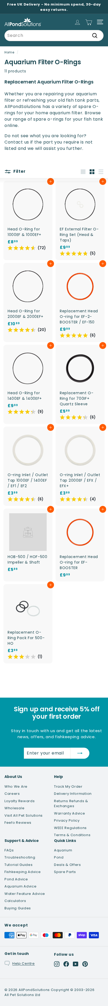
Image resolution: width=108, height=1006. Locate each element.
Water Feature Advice (24, 893)
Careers (12, 793)
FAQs (9, 850)
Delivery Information (73, 793)
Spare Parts (65, 871)
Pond (59, 857)
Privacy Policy (67, 820)
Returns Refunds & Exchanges (71, 803)
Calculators (15, 900)
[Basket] (89, 22)
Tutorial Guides (18, 864)
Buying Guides (17, 908)
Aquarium (63, 850)
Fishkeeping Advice (22, 871)
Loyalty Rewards (19, 800)
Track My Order (68, 786)
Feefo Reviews (17, 822)
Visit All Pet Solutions (23, 815)
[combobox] (54, 35)
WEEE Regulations (70, 827)
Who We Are (16, 786)
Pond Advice (16, 879)
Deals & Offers (67, 864)
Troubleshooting (19, 857)
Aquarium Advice (20, 886)
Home (9, 52)
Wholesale (14, 808)
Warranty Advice (69, 813)
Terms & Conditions (72, 834)
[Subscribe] (80, 753)
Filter (18, 171)
